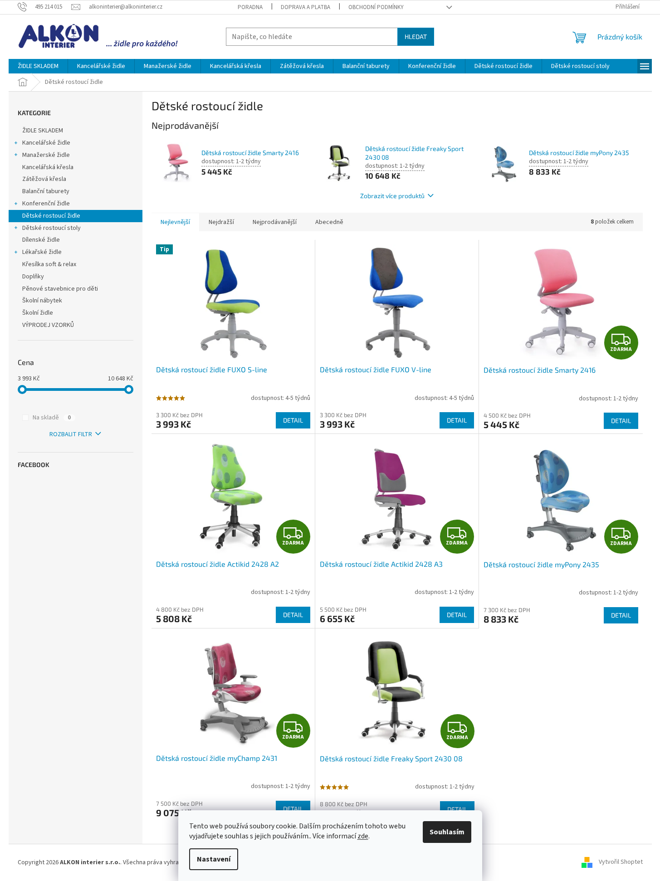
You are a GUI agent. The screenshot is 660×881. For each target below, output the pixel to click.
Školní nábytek (42, 300)
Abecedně (329, 222)
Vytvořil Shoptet (621, 862)
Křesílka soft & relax (49, 264)
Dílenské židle (41, 239)
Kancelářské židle (46, 142)
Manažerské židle (46, 155)
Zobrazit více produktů (392, 196)
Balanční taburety (45, 191)
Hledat (416, 36)
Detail (293, 420)
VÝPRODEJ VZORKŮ (48, 325)
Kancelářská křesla (47, 167)
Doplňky (33, 276)
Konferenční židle (46, 203)
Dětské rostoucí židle (51, 215)
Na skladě (52, 417)
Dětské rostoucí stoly (51, 228)
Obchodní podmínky (376, 7)
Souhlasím (447, 832)
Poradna (250, 7)
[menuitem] (38, 66)
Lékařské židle (42, 252)
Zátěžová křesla (44, 179)
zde (362, 836)
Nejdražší (221, 222)
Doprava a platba (305, 7)
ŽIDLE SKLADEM (42, 130)
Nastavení (213, 859)
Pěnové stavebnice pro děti (60, 288)
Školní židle (37, 312)
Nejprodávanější (275, 222)
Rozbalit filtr (70, 434)
